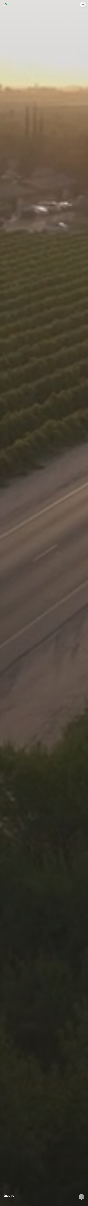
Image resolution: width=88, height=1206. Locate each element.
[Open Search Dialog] (83, 4)
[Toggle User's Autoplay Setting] (81, 1197)
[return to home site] (5, 4)
